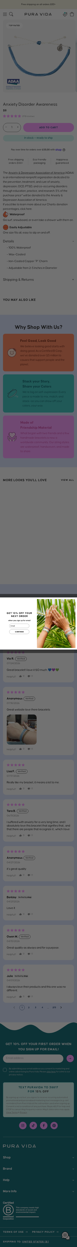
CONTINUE (19, 632)
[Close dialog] (73, 600)
